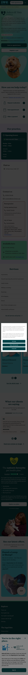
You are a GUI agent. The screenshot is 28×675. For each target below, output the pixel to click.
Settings (14, 341)
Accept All (14, 348)
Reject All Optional (14, 344)
